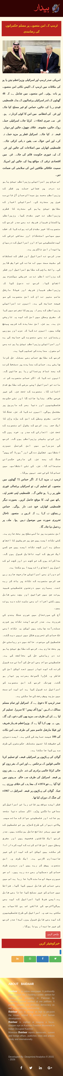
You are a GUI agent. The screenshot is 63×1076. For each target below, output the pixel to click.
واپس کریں (53, 934)
